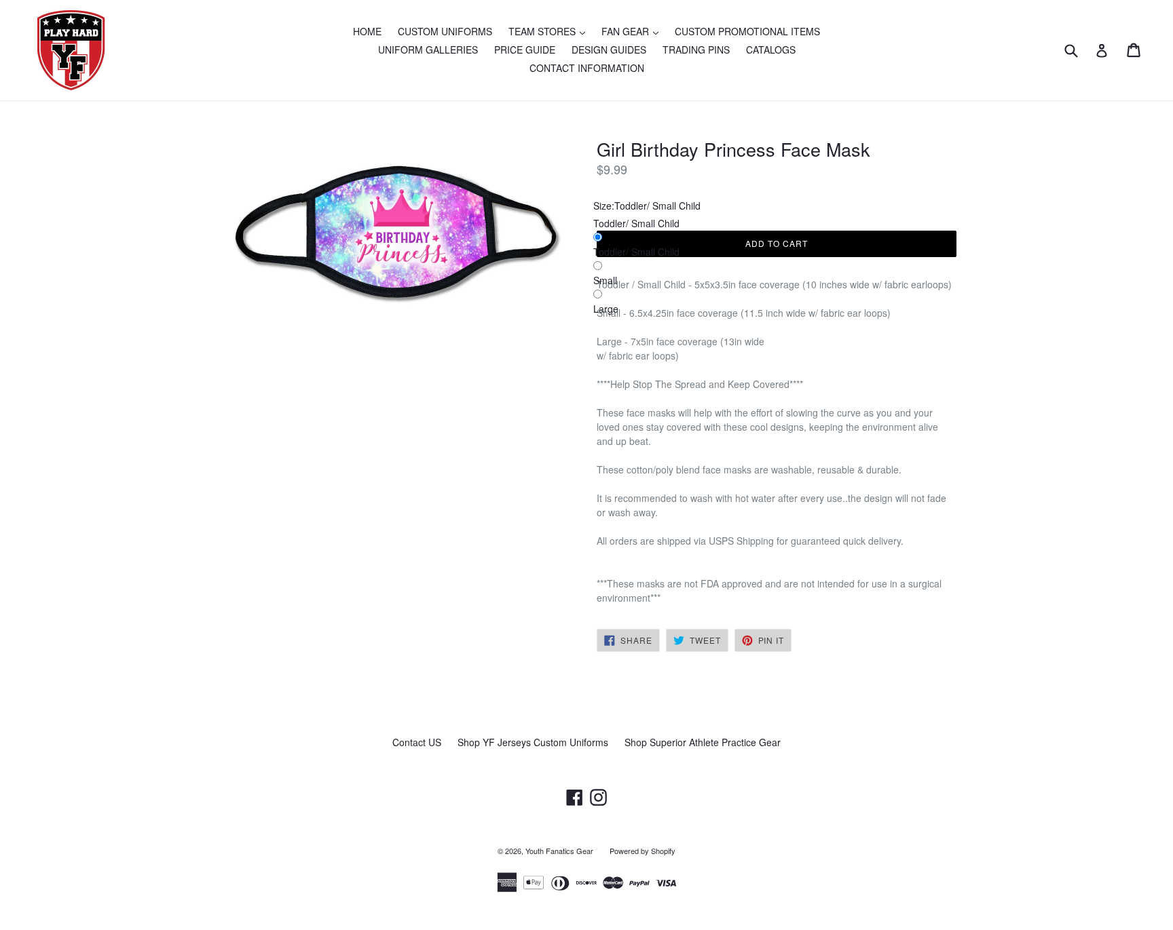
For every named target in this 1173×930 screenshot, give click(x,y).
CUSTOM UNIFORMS (445, 31)
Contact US (416, 742)
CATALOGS (771, 49)
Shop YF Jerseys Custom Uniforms (533, 742)
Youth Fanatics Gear (559, 850)
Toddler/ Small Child (636, 251)
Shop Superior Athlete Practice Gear (703, 742)
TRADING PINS (696, 49)
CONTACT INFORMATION (586, 68)
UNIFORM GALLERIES (428, 49)
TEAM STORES (550, 31)
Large (605, 308)
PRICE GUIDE (524, 49)
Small (605, 280)
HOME (367, 31)
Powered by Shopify (642, 850)
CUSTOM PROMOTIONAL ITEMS (747, 31)
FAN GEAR (633, 31)
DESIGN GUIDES (609, 49)
